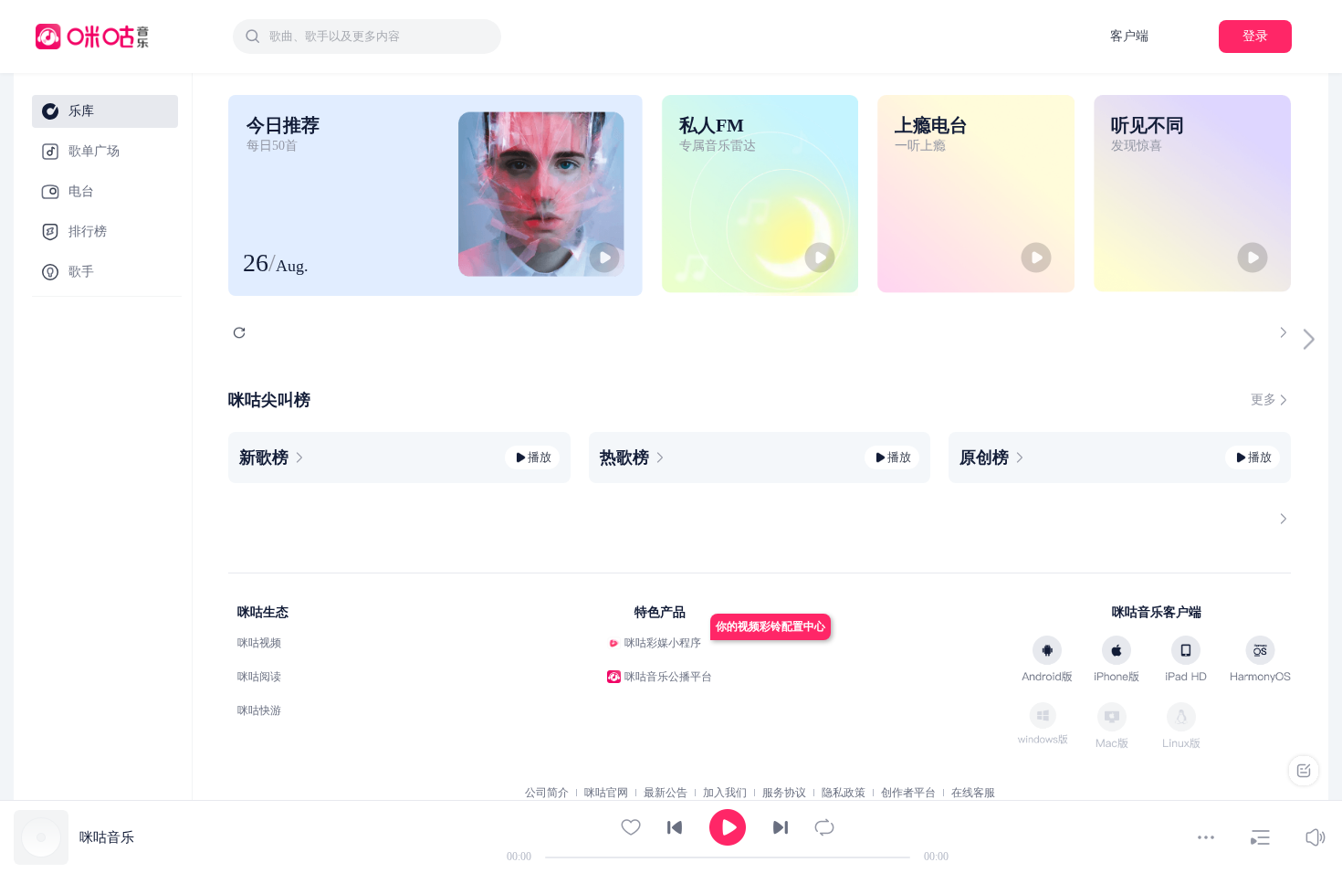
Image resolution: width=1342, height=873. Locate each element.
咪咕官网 (606, 792)
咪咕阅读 (259, 676)
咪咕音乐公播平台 (668, 676)
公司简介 (547, 792)
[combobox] (367, 36)
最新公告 (665, 792)
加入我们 (725, 792)
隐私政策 (843, 792)
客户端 (1129, 36)
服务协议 (784, 792)
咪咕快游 (259, 710)
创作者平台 (908, 792)
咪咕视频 (259, 642)
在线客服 (973, 792)
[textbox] (379, 36)
